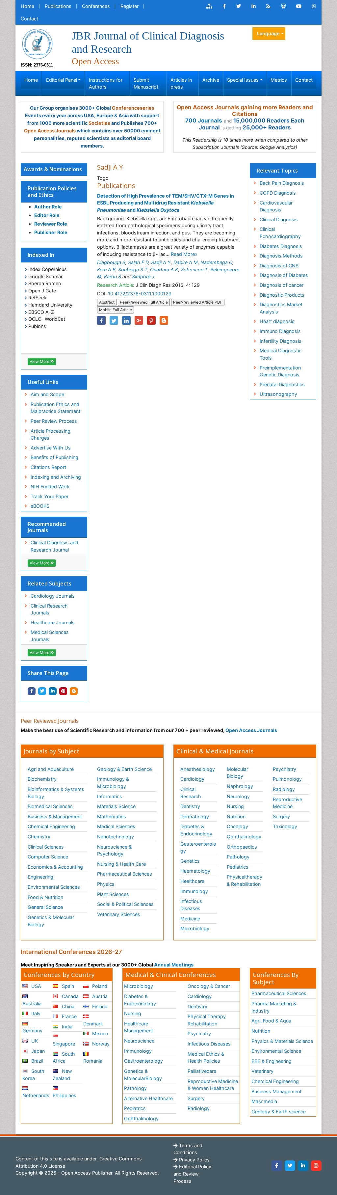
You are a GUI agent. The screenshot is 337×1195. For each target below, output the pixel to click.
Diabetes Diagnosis (281, 246)
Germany (32, 1030)
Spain (67, 986)
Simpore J (143, 276)
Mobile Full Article (115, 309)
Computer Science (48, 856)
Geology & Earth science (278, 1111)
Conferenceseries (133, 108)
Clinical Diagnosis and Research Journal (54, 546)
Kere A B (106, 269)
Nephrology (240, 786)
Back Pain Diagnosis (282, 183)
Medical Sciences (116, 826)
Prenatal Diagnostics (282, 384)
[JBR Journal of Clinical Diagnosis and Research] (37, 43)
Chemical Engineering (51, 826)
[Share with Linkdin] (53, 691)
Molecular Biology (237, 772)
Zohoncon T (194, 269)
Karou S (112, 276)
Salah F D (138, 262)
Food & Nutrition (45, 897)
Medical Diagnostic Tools (280, 354)
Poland (99, 986)
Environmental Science (276, 1051)
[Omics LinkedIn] (253, 6)
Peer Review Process (54, 421)
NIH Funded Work (50, 486)
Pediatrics (237, 867)
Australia (31, 1003)
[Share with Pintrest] (63, 691)
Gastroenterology (143, 1061)
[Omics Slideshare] (283, 6)
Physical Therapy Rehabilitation (207, 1020)
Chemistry (39, 836)
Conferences (96, 6)
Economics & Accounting (55, 867)
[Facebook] (277, 1165)
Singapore (64, 1043)
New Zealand (62, 1074)
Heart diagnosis (277, 321)
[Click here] (209, 6)
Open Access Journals (50, 130)
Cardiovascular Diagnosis (276, 206)
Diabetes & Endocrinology (196, 830)
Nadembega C (216, 262)
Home (27, 6)
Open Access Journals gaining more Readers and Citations (245, 110)
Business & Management (55, 816)
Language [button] (268, 33)
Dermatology (194, 816)
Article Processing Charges (50, 434)
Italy (35, 1013)
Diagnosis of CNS (279, 265)
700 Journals (203, 120)
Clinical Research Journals (49, 609)
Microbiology (194, 928)
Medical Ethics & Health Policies (206, 1057)
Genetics (190, 861)
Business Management (276, 1091)
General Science (45, 907)
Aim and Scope (47, 394)
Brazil (36, 1061)
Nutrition (236, 816)
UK (34, 1041)
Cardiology (192, 779)
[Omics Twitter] (238, 6)
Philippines (64, 1095)
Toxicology (285, 826)
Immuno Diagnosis (280, 331)
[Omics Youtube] (299, 6)
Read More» (184, 254)
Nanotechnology (115, 836)
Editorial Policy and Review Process (192, 1173)
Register (129, 6)
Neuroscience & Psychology (114, 850)
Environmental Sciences (54, 887)
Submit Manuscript (146, 83)
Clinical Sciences (46, 847)
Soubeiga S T (132, 269)
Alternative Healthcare (148, 1098)
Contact (29, 18)
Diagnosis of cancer (281, 285)
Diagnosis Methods (281, 255)
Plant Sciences (113, 894)
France (69, 1016)
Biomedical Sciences (50, 806)
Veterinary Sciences (118, 914)
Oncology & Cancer (209, 986)
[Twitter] (290, 1165)
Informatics (109, 796)
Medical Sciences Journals (50, 635)
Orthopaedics (242, 847)
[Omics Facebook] (224, 6)
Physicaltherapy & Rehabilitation (244, 880)
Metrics (279, 80)
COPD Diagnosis (278, 193)
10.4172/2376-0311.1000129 (139, 293)
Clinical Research (190, 792)
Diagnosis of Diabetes (284, 275)
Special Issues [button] (243, 80)
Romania (92, 1061)
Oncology (237, 826)
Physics (106, 884)
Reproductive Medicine (287, 803)
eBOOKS (40, 506)
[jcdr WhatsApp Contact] (314, 6)
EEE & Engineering (271, 1061)
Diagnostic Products (282, 295)
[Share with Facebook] (32, 691)
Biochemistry (42, 779)
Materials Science (116, 806)
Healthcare (192, 881)
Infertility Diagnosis (280, 341)
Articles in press (181, 83)
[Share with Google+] (139, 320)
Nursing (235, 806)
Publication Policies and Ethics (52, 191)
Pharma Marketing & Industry (273, 1007)
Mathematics (111, 816)
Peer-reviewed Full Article (144, 302)
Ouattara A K (164, 269)
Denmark (93, 1023)
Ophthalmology (244, 836)
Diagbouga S (111, 262)
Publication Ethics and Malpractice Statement (55, 407)
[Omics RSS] (268, 6)
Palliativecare (202, 1071)
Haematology (195, 871)
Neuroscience (139, 1041)
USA (35, 986)
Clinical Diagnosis (279, 219)
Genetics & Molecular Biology (51, 920)
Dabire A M (185, 262)
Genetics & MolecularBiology (143, 1074)
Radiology (284, 789)
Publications (58, 6)
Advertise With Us (51, 447)
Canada (70, 996)
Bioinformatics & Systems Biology (56, 792)
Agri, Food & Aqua (271, 1020)
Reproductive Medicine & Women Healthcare (213, 1084)
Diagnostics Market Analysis (281, 308)
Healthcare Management (138, 1027)
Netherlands (35, 1095)
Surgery (281, 816)
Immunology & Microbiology (113, 782)
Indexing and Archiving (56, 477)
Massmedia (264, 1101)
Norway (100, 1043)
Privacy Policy (194, 1159)
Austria (99, 996)
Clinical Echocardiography (280, 232)
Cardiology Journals (53, 596)
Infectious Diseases (191, 904)
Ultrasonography (278, 394)
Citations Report (48, 467)
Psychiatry (284, 769)
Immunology (194, 891)
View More (40, 361)
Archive (210, 80)
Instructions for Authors (105, 83)
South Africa (64, 1057)
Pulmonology (287, 779)
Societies (99, 123)
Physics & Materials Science (282, 1041)
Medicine (190, 918)
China (67, 1006)
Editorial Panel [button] (61, 80)
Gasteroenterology (198, 847)
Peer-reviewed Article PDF (197, 302)
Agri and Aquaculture (51, 769)
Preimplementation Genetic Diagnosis (280, 371)
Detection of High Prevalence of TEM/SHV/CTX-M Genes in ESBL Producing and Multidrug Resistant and (165, 203)
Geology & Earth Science (124, 769)
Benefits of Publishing (54, 457)
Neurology (238, 796)
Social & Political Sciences (125, 904)
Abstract (107, 302)
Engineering (40, 877)
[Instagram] (316, 1165)
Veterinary (262, 1071)
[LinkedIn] (303, 1165)
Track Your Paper (49, 496)
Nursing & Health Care (121, 864)
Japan (37, 1051)
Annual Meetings (174, 964)
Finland (99, 1006)
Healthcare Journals (53, 622)
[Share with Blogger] (74, 691)
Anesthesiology (197, 769)
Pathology (238, 856)
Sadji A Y (161, 262)
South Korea (33, 1074)
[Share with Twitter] (42, 691)
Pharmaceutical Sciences (124, 874)
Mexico (99, 1033)
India (66, 1026)
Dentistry (190, 806)
